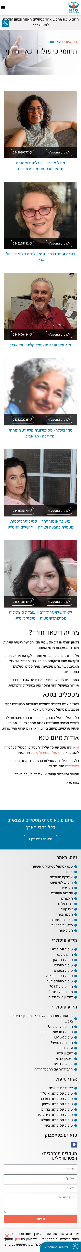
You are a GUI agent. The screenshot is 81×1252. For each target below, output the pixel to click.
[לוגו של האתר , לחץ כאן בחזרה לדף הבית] (73, 7)
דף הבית (71, 42)
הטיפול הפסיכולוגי (49, 752)
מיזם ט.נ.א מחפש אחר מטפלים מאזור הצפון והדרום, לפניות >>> (40, 22)
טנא (76, 747)
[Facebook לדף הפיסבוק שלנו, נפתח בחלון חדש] (74, 1145)
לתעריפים (72, 766)
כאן (17, 1239)
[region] (40, 42)
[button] (3, 7)
